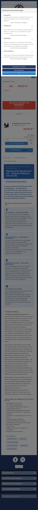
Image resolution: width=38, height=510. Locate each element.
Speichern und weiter (19, 67)
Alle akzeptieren (19, 70)
